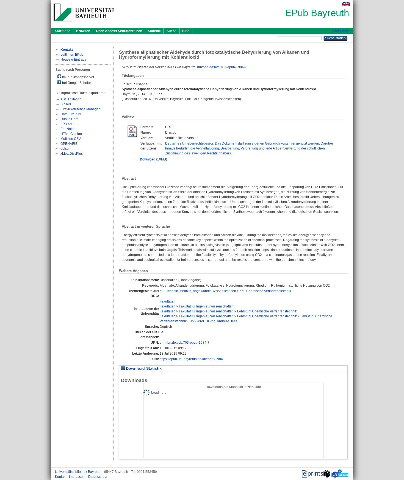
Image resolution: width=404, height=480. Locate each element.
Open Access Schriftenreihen (119, 31)
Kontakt (61, 477)
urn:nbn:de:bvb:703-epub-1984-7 (222, 67)
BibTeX (65, 104)
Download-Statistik (143, 368)
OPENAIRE (69, 144)
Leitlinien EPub (71, 55)
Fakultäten (167, 301)
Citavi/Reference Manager (80, 109)
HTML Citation (71, 134)
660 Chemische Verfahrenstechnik (265, 291)
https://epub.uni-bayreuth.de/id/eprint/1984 (191, 359)
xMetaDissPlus (71, 154)
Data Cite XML (71, 114)
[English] (346, 4)
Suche (171, 31)
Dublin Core (69, 119)
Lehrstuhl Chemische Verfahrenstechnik (267, 311)
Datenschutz (97, 477)
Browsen (83, 31)
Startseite (62, 31)
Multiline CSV (70, 139)
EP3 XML (67, 124)
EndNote (67, 129)
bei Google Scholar (76, 83)
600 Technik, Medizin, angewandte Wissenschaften (198, 291)
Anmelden (340, 31)
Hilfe (185, 31)
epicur (65, 149)
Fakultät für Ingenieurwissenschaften (206, 306)
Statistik (154, 31)
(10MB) (153, 159)
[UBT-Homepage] (84, 23)
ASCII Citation (70, 99)
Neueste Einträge (73, 59)
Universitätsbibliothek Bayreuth (78, 472)
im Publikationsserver (77, 77)
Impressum (77, 477)
